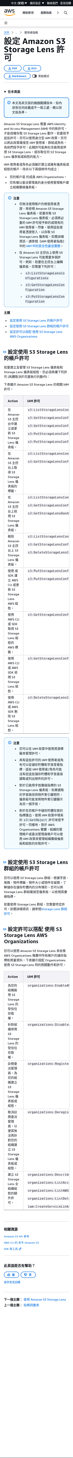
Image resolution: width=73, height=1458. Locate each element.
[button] (12, 92)
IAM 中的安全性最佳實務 (43, 246)
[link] (31, 32)
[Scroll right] (57, 13)
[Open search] (65, 13)
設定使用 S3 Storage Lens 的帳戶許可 (36, 320)
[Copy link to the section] (4, 352)
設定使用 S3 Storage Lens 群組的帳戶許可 (39, 326)
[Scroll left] (19, 13)
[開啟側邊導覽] (6, 23)
